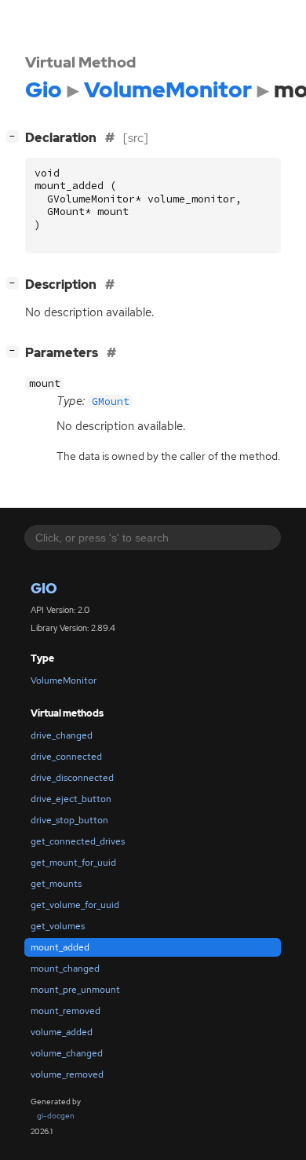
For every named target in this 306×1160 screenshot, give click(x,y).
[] (15, 282)
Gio (44, 588)
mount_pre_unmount (75, 989)
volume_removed (67, 1074)
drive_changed (62, 735)
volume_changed (67, 1053)
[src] (135, 137)
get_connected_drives (78, 841)
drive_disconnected (72, 778)
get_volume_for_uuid (75, 905)
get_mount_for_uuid (73, 862)
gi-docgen (56, 1116)
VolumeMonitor (64, 680)
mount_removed (65, 1011)
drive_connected (66, 756)
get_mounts (56, 883)
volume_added (62, 1032)
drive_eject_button (71, 799)
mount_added (60, 947)
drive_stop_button (69, 820)
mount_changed (65, 968)
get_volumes (58, 926)
